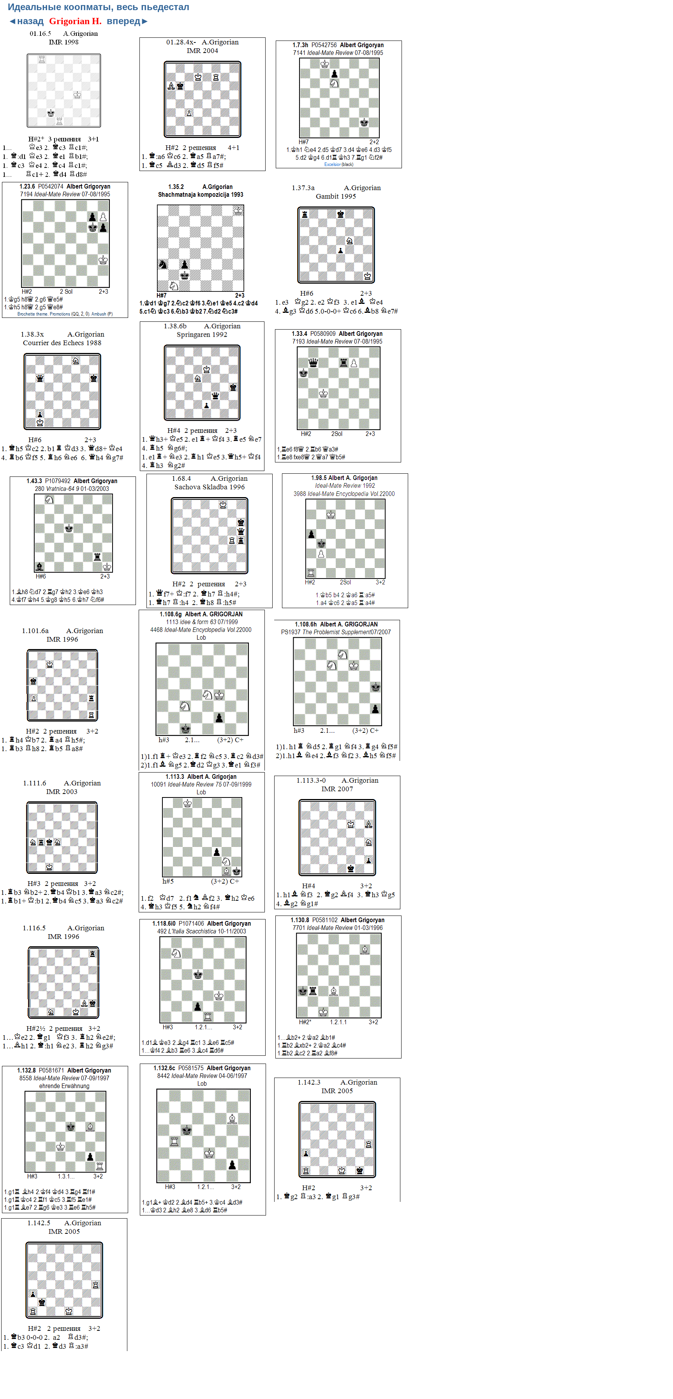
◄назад (26, 21)
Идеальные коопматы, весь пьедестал (98, 7)
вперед (128, 21)
